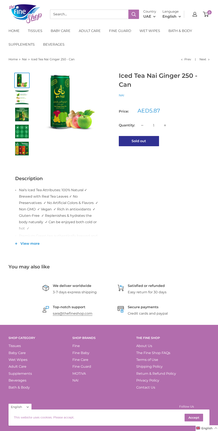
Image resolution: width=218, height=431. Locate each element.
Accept (193, 417)
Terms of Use (147, 360)
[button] (207, 428)
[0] (206, 14)
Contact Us (145, 387)
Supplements (20, 374)
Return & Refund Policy (156, 374)
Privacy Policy (147, 380)
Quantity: (127, 125)
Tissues (15, 346)
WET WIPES (149, 31)
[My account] (195, 14)
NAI (121, 95)
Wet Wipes (18, 360)
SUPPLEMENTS (22, 44)
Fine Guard (81, 366)
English (16, 407)
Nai (24, 59)
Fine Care (80, 360)
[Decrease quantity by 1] (142, 125)
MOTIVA (79, 374)
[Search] (133, 14)
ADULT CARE (90, 31)
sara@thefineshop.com (72, 313)
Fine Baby (80, 353)
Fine (76, 346)
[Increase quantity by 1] (165, 125)
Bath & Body (19, 387)
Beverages (17, 380)
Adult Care (17, 366)
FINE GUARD (120, 31)
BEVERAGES (54, 44)
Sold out (139, 141)
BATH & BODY (180, 31)
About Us (144, 346)
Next (202, 59)
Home (13, 59)
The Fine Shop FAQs (153, 353)
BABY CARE (60, 31)
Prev (187, 59)
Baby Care (17, 353)
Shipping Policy (149, 366)
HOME (14, 31)
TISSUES (35, 31)
